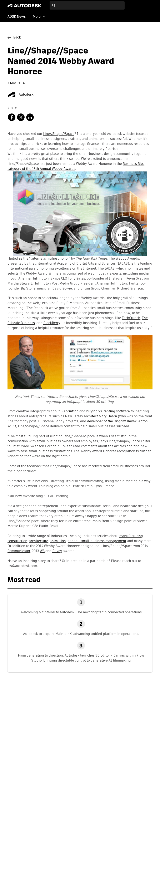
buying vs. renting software (108, 411)
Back (17, 37)
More (37, 16)
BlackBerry (51, 323)
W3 (42, 551)
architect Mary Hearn (100, 416)
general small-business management (97, 541)
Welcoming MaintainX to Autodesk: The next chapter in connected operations (81, 612)
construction (17, 541)
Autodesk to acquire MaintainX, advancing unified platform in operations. (81, 633)
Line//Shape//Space (58, 134)
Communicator (19, 551)
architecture (38, 541)
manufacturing (131, 536)
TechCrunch (131, 318)
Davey (57, 551)
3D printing (70, 411)
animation (58, 541)
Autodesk (26, 94)
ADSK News (17, 16)
